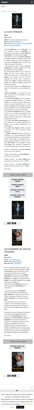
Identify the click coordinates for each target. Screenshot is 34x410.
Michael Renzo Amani (21, 39)
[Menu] (32, 2)
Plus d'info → (8, 169)
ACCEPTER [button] (20, 407)
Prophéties (17, 45)
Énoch (6, 45)
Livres (10, 11)
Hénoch (12, 39)
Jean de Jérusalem (14, 259)
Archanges (25, 43)
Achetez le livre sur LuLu (17, 190)
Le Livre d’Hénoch (13, 32)
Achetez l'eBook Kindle (17, 180)
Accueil (4, 11)
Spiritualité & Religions (15, 41)
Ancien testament (16, 43)
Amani (4, 2)
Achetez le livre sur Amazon (17, 196)
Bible (15, 11)
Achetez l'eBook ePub (17, 185)
